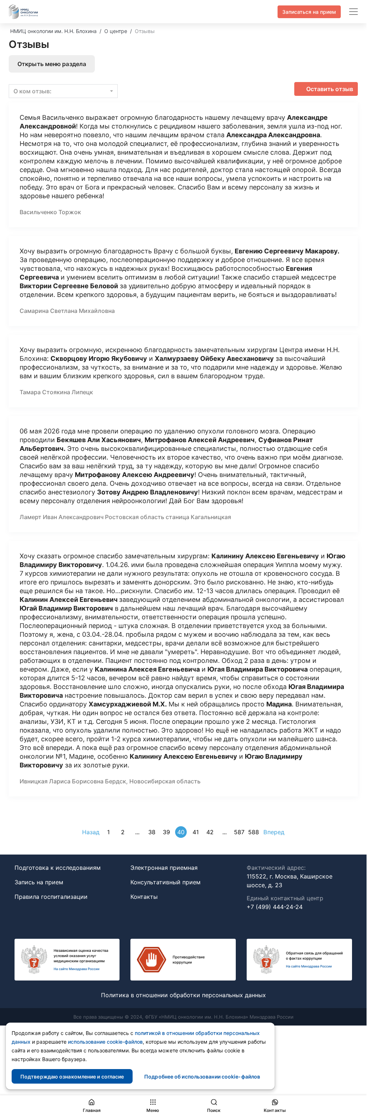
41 (196, 832)
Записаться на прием (309, 12)
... (137, 832)
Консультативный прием (165, 882)
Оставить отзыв (329, 89)
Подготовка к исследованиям (58, 867)
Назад (91, 832)
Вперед (273, 832)
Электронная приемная (164, 867)
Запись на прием (39, 882)
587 (239, 832)
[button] (63, 91)
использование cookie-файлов (105, 1042)
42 (210, 832)
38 (151, 832)
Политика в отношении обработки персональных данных (183, 995)
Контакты (144, 896)
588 (253, 832)
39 (166, 832)
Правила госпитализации (51, 896)
